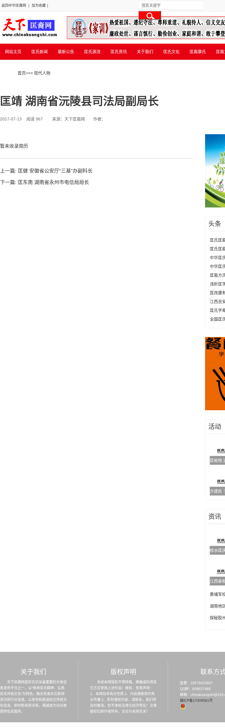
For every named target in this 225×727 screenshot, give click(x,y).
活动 (214, 426)
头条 (214, 223)
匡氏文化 (171, 51)
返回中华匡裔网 (13, 6)
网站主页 (13, 51)
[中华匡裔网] (29, 37)
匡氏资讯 (118, 51)
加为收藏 (39, 6)
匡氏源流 (92, 51)
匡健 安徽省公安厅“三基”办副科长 (55, 171)
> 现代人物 (40, 73)
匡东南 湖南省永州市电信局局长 (53, 182)
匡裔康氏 (198, 51)
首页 (22, 73)
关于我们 (145, 51)
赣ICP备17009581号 (196, 701)
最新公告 (66, 51)
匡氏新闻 (39, 51)
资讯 (214, 516)
